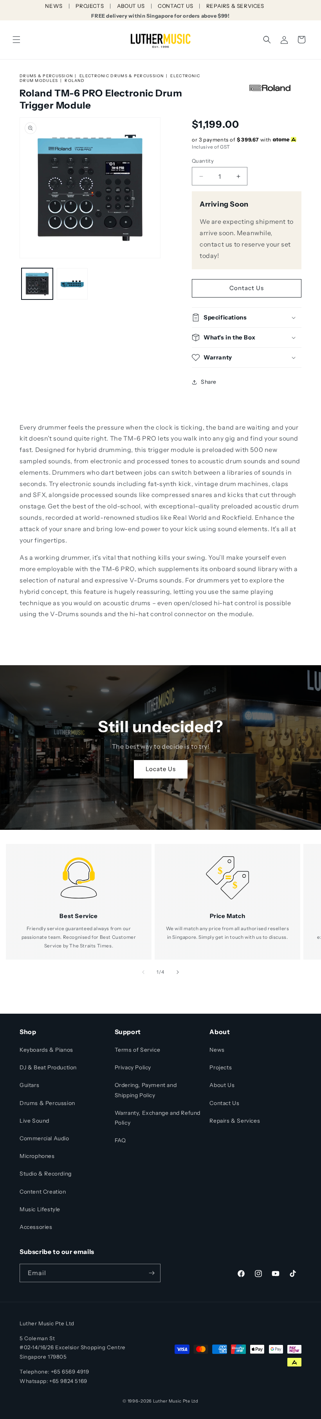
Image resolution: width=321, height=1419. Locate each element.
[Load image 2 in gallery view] (72, 283)
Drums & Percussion (46, 75)
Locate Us (161, 769)
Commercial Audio (44, 1138)
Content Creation (43, 1191)
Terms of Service (137, 1049)
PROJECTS (90, 6)
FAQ (120, 1140)
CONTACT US (175, 6)
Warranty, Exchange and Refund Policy (157, 1117)
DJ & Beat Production (48, 1067)
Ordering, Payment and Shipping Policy (146, 1089)
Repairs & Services (234, 1120)
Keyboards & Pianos (46, 1049)
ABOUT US (131, 6)
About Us (221, 1085)
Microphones (37, 1156)
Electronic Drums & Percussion (121, 75)
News (216, 1049)
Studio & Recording (46, 1173)
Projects (220, 1067)
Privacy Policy (133, 1067)
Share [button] (208, 381)
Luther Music (167, 1401)
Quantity (203, 161)
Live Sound (34, 1120)
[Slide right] (177, 972)
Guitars (29, 1085)
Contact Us (246, 288)
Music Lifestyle (40, 1209)
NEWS (53, 6)
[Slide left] (143, 972)
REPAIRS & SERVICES (235, 6)
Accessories (36, 1226)
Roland (75, 80)
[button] (16, 39)
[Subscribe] (151, 1273)
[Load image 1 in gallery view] (37, 283)
